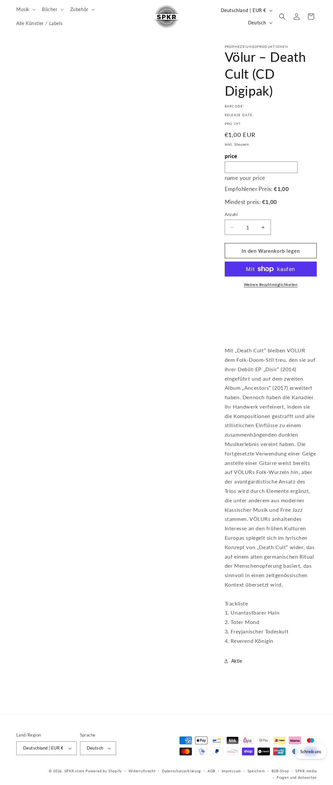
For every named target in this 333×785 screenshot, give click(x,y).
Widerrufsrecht (142, 771)
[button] (25, 9)
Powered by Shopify (104, 771)
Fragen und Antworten (297, 777)
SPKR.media (306, 771)
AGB (211, 771)
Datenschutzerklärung (181, 771)
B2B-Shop (280, 771)
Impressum (231, 771)
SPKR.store (74, 771)
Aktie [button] (236, 661)
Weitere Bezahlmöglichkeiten (271, 284)
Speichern (256, 771)
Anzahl (231, 214)
